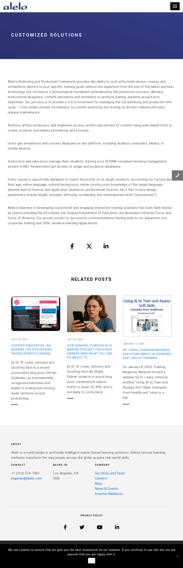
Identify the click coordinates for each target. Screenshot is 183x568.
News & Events (106, 489)
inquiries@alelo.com (26, 478)
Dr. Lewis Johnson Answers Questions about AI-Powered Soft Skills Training (147, 354)
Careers (101, 478)
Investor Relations (109, 494)
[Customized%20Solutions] (72, 246)
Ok (92, 560)
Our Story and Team (110, 473)
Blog (98, 484)
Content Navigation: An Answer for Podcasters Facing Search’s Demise (31, 349)
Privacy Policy (92, 515)
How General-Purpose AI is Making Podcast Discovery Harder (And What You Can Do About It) (89, 351)
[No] (177, 556)
